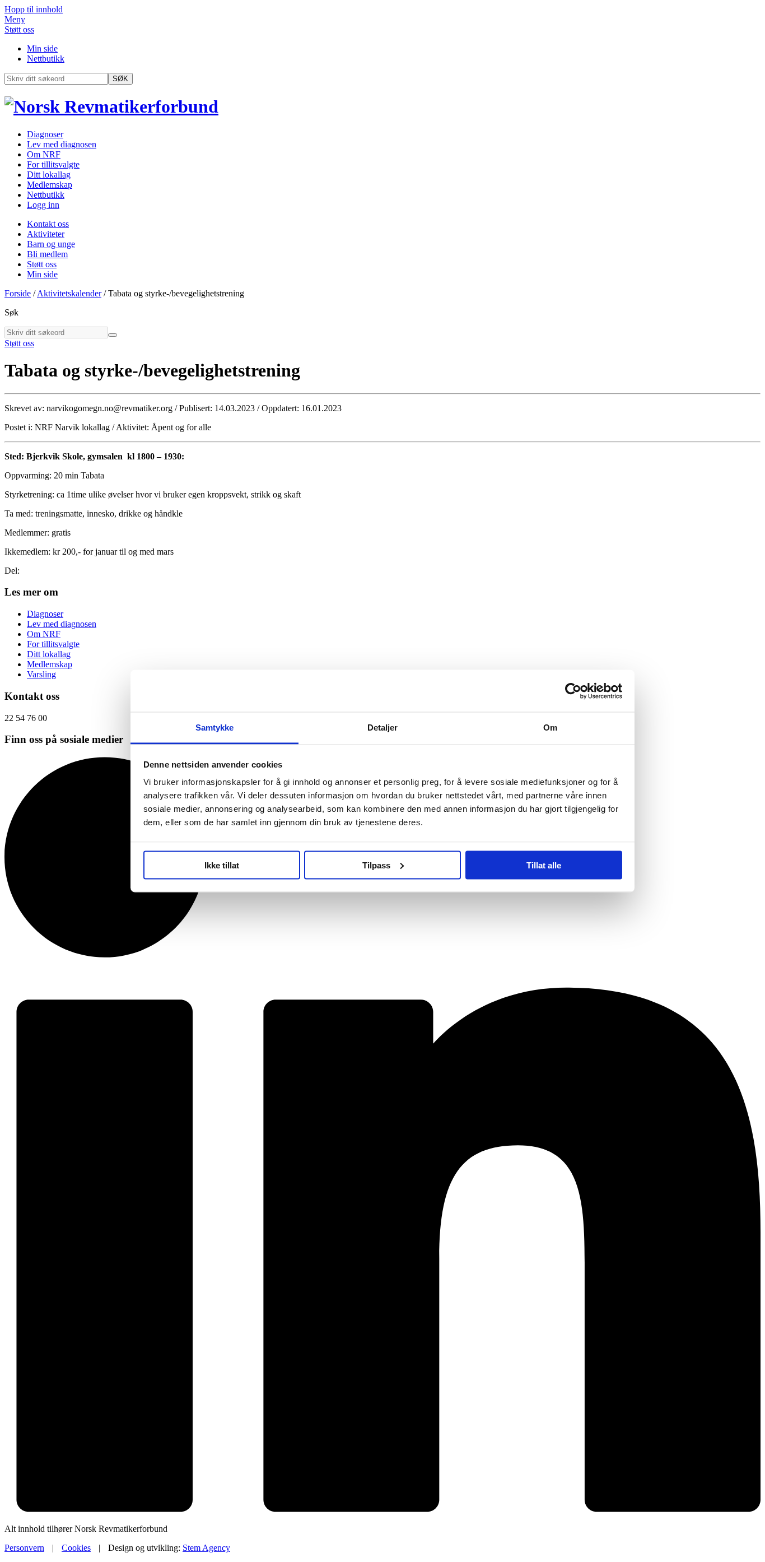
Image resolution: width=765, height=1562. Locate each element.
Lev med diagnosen (61, 144)
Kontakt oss (48, 224)
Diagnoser (45, 134)
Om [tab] (550, 727)
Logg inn (43, 205)
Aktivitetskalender (69, 293)
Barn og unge (51, 244)
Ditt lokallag (49, 174)
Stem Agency (206, 1547)
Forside (17, 293)
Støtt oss (19, 29)
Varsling (41, 674)
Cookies (76, 1547)
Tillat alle (543, 865)
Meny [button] (14, 19)
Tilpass (376, 865)
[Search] (112, 335)
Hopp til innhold (33, 9)
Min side (42, 48)
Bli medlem (47, 254)
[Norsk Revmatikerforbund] (111, 106)
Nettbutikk (45, 58)
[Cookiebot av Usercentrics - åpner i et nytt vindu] (573, 690)
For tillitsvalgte (53, 164)
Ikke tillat (221, 865)
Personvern (24, 1547)
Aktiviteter (45, 234)
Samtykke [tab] (214, 727)
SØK (120, 79)
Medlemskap (49, 184)
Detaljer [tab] (382, 727)
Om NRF (43, 154)
